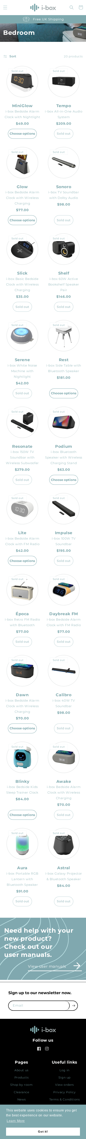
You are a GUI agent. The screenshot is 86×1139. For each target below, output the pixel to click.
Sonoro (63, 186)
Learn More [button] (16, 1121)
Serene (22, 359)
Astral (63, 867)
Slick (22, 273)
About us (21, 1070)
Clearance (21, 1092)
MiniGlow (22, 105)
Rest (63, 359)
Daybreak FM (63, 613)
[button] (5, 7)
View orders (64, 1085)
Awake (63, 781)
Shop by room (21, 1085)
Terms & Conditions (64, 1099)
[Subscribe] (73, 1005)
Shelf (63, 273)
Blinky (22, 781)
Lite (22, 532)
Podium (63, 446)
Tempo (63, 105)
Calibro (63, 694)
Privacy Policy (64, 1092)
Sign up (64, 1077)
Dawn (22, 694)
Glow (22, 186)
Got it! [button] (43, 1131)
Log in (64, 1070)
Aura (22, 867)
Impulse (63, 532)
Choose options (22, 134)
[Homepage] (43, 1031)
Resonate (22, 446)
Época (22, 613)
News (21, 1099)
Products (21, 1077)
